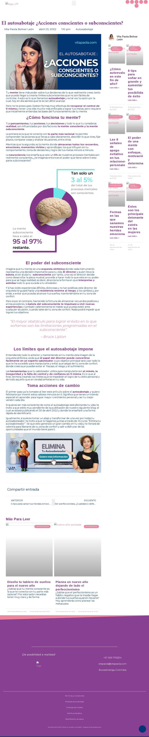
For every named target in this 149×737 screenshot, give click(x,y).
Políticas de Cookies (74, 707)
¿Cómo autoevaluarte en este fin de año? (120, 76)
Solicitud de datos (74, 713)
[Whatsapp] (127, 2)
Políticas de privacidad (74, 701)
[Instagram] (136, 2)
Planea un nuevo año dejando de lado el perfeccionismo (72, 585)
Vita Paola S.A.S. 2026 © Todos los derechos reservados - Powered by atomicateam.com (74, 727)
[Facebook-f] (132, 2)
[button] (74, 3)
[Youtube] (146, 2)
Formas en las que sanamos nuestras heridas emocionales (120, 223)
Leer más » (114, 88)
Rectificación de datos (74, 719)
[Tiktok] (141, 2)
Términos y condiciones (74, 696)
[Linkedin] (136, 6)
